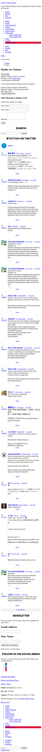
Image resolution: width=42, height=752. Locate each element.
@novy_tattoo (29, 241)
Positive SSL (5, 750)
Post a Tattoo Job (15, 37)
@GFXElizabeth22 (20, 319)
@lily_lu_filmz (19, 392)
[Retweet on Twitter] (11, 174)
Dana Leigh (12, 295)
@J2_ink (16, 515)
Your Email (5, 110)
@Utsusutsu (20, 407)
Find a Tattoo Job (15, 35)
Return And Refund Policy (10, 680)
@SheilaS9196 (20, 432)
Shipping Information (8, 677)
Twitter (17, 173)
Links (7, 39)
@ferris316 (15, 226)
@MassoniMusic (23, 505)
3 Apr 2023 (28, 153)
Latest (7, 12)
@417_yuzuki (19, 153)
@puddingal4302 (21, 295)
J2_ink (10, 515)
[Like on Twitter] (14, 174)
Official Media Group (26, 699)
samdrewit (12, 201)
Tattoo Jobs (9, 33)
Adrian (10, 594)
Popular (7, 14)
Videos (7, 27)
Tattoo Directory (10, 25)
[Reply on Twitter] (8, 174)
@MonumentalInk (25, 454)
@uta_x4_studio (15, 483)
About (7, 23)
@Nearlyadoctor (28, 348)
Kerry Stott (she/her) (15, 348)
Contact (7, 41)
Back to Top (5, 702)
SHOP (7, 21)
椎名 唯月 (11, 153)
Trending (8, 18)
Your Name (5, 106)
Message (4, 119)
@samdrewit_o (20, 201)
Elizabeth (11, 319)
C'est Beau (12, 432)
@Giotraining (25, 180)
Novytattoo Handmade (16, 241)
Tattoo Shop (16, 78)
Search (24, 133)
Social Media (9, 29)
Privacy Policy (6, 684)
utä (9, 483)
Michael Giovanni (14, 180)
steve (9, 226)
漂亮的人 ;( (12, 407)
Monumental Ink (14, 454)
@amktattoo (17, 594)
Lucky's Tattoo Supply (8, 3)
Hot (6, 16)
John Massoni (13, 505)
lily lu (10, 392)
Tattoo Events (10, 31)
